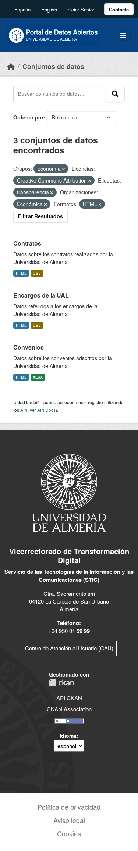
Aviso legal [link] (69, 820)
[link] (119, 9)
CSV (37, 273)
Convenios (28, 347)
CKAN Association (69, 709)
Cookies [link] (69, 833)
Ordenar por (28, 117)
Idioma (68, 735)
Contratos (27, 243)
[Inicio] (11, 66)
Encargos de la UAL (41, 295)
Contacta (119, 9)
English (49, 9)
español (23, 9)
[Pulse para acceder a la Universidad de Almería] (69, 492)
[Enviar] (115, 94)
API (23, 410)
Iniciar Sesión (80, 9)
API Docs (46, 410)
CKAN (61, 683)
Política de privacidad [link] (69, 807)
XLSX (38, 377)
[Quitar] (63, 169)
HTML (21, 273)
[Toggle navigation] (123, 35)
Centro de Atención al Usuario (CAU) (69, 648)
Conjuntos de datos (53, 66)
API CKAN (69, 698)
